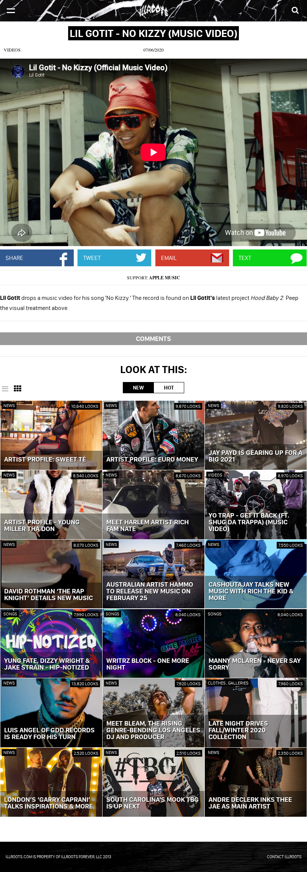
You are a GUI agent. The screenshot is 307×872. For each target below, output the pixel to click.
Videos (12, 50)
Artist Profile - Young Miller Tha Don (42, 526)
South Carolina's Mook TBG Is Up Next (152, 803)
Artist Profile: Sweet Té (45, 459)
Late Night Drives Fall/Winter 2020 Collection (238, 730)
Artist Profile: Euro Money (152, 459)
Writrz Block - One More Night (147, 664)
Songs (10, 614)
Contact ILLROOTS (284, 856)
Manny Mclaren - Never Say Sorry (255, 664)
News (9, 405)
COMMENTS (153, 338)
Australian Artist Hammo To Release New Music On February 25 (149, 591)
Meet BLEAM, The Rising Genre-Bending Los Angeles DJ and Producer (153, 730)
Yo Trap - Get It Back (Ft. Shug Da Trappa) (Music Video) (249, 522)
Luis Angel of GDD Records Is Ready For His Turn (49, 734)
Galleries (238, 683)
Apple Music (164, 277)
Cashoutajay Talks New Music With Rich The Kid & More (251, 591)
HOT (169, 387)
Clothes (217, 683)
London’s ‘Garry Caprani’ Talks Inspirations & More (48, 803)
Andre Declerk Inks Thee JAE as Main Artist (250, 803)
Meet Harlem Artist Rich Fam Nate (147, 526)
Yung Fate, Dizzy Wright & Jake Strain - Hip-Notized (47, 664)
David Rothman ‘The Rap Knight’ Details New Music (48, 595)
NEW (138, 387)
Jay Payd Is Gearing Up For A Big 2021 (256, 456)
